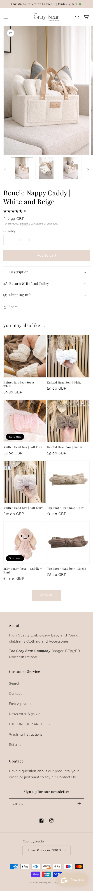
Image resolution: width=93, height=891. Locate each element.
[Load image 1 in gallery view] (22, 168)
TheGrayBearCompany (51, 882)
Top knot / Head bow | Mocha (66, 568)
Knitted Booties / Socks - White (20, 384)
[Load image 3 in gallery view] (71, 168)
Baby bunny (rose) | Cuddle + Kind (22, 570)
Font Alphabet (20, 704)
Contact (15, 693)
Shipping (25, 223)
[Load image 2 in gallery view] (46, 168)
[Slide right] (88, 169)
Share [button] (13, 307)
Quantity (9, 231)
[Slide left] (5, 169)
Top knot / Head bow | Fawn (66, 508)
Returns (15, 744)
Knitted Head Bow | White (64, 382)
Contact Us (66, 777)
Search (14, 683)
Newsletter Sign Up (25, 714)
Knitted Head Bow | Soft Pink (22, 447)
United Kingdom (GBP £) (43, 850)
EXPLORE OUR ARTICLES (29, 724)
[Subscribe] (79, 804)
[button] (6, 17)
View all (46, 595)
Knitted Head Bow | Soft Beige (23, 508)
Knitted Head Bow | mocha (65, 447)
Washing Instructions (25, 734)
